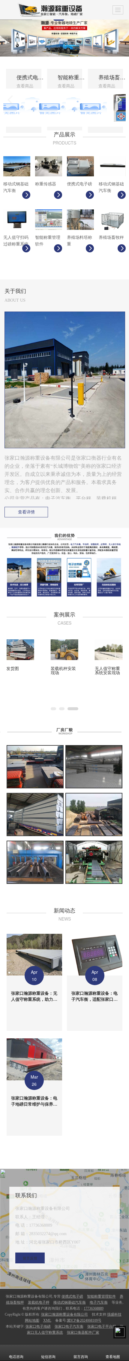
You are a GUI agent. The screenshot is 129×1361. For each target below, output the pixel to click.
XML (47, 1320)
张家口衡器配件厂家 (83, 1332)
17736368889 (94, 1308)
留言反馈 (30, 1257)
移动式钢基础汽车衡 (69, 1302)
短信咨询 (48, 1357)
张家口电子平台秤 (101, 1326)
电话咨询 (16, 1357)
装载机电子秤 (39, 1302)
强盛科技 (114, 1314)
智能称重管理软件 (101, 1296)
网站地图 (32, 1320)
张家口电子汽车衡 (69, 1326)
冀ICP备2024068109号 (84, 1320)
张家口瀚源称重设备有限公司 (64, 1314)
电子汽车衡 (99, 1302)
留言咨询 (81, 1357)
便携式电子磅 (72, 1296)
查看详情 (26, 512)
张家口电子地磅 (38, 1326)
